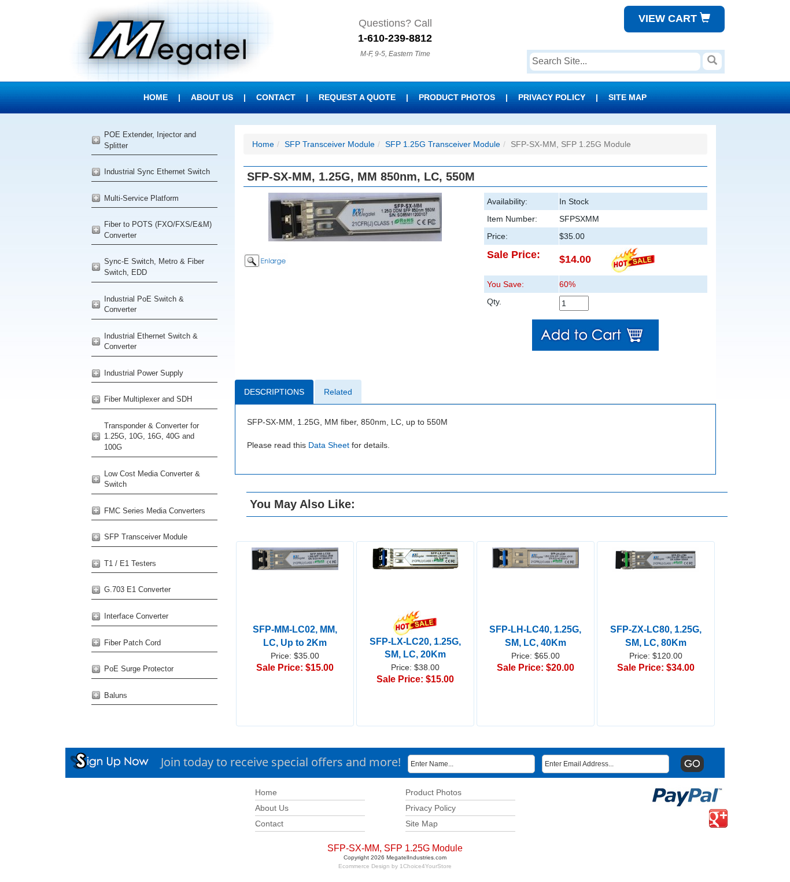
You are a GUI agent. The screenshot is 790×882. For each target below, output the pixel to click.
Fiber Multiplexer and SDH (148, 399)
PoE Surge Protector (138, 668)
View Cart (669, 18)
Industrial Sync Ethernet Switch (157, 171)
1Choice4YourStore (426, 866)
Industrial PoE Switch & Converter (144, 304)
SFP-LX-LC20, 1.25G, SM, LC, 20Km (415, 648)
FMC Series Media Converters (154, 510)
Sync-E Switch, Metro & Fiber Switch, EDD (154, 267)
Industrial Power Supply (143, 373)
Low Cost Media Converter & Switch (152, 479)
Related (338, 391)
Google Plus (711, 809)
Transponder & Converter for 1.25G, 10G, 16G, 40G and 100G (151, 436)
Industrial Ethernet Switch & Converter (151, 341)
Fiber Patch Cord (132, 642)
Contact (276, 97)
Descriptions (274, 391)
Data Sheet (328, 445)
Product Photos (457, 97)
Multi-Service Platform (141, 198)
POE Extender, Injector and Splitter (150, 140)
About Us (212, 97)
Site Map (627, 97)
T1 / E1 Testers (130, 563)
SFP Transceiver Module (145, 536)
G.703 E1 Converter (137, 589)
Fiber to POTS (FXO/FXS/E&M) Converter (158, 230)
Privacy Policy (551, 97)
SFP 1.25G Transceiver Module (442, 144)
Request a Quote (357, 97)
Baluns (115, 695)
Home (155, 97)
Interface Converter (136, 616)
